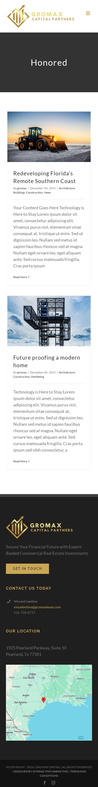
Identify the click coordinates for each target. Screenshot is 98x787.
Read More (20, 277)
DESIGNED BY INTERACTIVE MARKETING (41, 771)
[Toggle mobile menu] (88, 13)
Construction (34, 192)
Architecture (67, 188)
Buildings (19, 192)
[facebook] (45, 783)
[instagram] (53, 783)
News (47, 192)
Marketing (37, 376)
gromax (22, 188)
